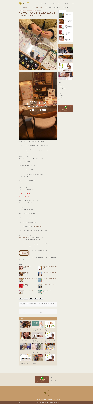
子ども (21, 304)
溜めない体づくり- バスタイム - (48, 290)
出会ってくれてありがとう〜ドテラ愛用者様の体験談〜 (50, 267)
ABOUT (37, 3)
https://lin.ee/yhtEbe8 (37, 226)
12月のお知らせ (25, 284)
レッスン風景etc (52, 3)
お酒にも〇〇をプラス (26, 272)
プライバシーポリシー (53, 380)
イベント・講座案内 (33, 10)
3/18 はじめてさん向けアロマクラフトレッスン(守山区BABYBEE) (30, 278)
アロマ (39, 303)
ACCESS (73, 3)
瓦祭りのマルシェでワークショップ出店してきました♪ (50, 284)
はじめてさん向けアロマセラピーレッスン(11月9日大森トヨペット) (30, 290)
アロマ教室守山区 (47, 303)
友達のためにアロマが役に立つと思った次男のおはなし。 (50, 278)
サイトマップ (52, 381)
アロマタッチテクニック (62, 88)
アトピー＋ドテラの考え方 (27, 266)
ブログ (46, 3)
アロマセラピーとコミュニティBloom (24, 10)
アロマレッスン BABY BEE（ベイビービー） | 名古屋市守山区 (45, 402)
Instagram (19, 402)
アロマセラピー (43, 303)
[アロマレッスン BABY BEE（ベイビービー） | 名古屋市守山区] (24, 3)
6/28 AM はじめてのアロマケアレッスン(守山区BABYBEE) (50, 272)
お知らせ (52, 383)
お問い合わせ (67, 3)
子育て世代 (23, 304)
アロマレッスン (61, 86)
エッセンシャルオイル (53, 303)
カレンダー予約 (60, 3)
